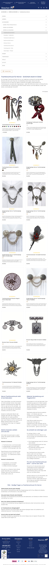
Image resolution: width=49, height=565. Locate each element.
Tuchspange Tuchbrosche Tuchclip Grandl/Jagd (34, 122)
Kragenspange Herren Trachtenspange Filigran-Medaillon (35, 299)
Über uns (18, 549)
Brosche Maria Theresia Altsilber (10, 342)
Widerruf (18, 547)
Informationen (18, 538)
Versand (30, 542)
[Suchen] (41, 7)
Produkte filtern (7, 71)
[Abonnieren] (46, 555)
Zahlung (30, 543)
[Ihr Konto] (44, 7)
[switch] (4, 558)
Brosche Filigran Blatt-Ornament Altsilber (36, 339)
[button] (46, 16)
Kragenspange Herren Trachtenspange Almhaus (35, 383)
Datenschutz (18, 545)
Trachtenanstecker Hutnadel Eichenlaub (36, 254)
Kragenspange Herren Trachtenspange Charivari (35, 211)
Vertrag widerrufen (30, 547)
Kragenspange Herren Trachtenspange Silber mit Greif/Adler (11, 255)
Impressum (18, 542)
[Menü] (38, 7)
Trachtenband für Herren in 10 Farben (11, 124)
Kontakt (18, 551)
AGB (18, 543)
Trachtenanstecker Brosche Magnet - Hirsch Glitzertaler (11, 299)
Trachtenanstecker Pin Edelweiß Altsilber (12, 382)
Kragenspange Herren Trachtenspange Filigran (11, 211)
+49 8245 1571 (6, 545)
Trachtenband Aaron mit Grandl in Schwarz (10, 168)
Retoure (30, 545)
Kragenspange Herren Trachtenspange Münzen (35, 168)
